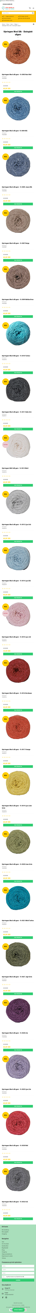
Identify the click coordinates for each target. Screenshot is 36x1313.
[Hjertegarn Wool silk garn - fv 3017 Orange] (18, 731)
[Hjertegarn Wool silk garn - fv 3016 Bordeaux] (18, 674)
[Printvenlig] (33, 24)
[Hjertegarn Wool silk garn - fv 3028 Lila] (18, 1014)
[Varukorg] (30, 8)
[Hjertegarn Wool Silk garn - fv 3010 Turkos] (18, 337)
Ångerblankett (5, 1248)
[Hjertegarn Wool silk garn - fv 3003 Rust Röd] (18, 56)
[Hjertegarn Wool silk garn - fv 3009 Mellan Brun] (18, 281)
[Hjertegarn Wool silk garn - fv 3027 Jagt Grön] (18, 958)
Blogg (3, 1250)
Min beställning (5, 1230)
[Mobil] (18, 1273)
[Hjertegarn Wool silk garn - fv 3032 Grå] (18, 1183)
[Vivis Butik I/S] (8, 8)
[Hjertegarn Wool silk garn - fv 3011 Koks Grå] (18, 393)
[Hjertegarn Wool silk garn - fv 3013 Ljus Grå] (18, 506)
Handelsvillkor (5, 1246)
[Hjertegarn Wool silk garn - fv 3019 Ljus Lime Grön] (18, 787)
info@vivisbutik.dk (7, 4)
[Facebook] (3, 1298)
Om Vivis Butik (5, 1243)
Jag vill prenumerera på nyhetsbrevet (14, 1276)
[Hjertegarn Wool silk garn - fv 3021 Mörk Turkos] (18, 902)
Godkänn (18, 1280)
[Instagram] (6, 1298)
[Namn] (18, 1266)
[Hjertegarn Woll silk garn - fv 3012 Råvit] (18, 450)
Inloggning (4, 1234)
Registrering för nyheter (7, 1256)
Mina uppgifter (5, 1231)
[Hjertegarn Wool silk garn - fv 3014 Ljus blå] (18, 562)
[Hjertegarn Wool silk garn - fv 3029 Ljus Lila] (18, 1071)
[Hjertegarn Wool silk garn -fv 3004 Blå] (18, 112)
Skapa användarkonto (7, 1254)
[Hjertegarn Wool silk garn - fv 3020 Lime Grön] (18, 846)
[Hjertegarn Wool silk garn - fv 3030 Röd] (18, 1127)
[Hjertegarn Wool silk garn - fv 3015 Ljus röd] (18, 618)
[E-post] (18, 1269)
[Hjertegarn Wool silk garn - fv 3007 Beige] (18, 224)
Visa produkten (18, 91)
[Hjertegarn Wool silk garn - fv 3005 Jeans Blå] (18, 168)
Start (3, 1241)
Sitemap (4, 1258)
